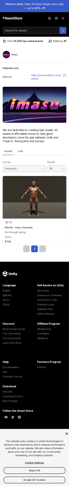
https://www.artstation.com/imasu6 (46, 77)
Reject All (34, 470)
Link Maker (43, 333)
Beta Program (10, 400)
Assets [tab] (8, 151)
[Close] (67, 433)
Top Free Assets (12, 333)
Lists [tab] (20, 151)
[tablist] (34, 151)
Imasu (8, 236)
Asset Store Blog (12, 342)
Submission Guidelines (49, 295)
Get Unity (8, 391)
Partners (41, 367)
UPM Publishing (45, 313)
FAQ (5, 371)
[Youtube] (6, 417)
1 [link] (34, 249)
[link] (26, 249)
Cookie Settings (34, 462)
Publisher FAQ (45, 309)
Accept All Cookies (34, 479)
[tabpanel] (34, 203)
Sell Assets (43, 290)
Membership (44, 329)
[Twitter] (12, 417)
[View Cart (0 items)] (49, 18)
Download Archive (13, 396)
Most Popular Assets (14, 329)
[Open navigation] (63, 18)
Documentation (11, 367)
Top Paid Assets (12, 338)
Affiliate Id (42, 338)
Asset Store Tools (47, 299)
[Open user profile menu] (56, 18)
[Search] (62, 30)
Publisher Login (45, 304)
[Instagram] (19, 417)
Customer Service (12, 376)
